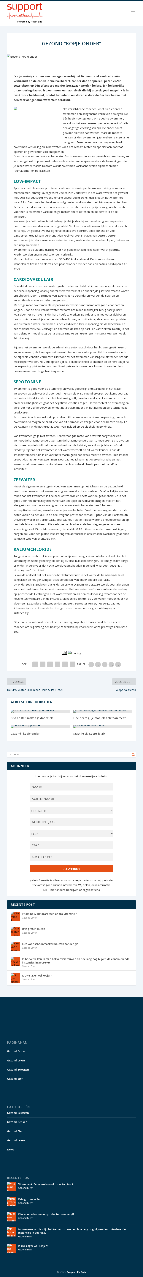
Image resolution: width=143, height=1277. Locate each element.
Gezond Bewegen (18, 1069)
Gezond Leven (29, 917)
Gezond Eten (28, 966)
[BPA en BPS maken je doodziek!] (40, 711)
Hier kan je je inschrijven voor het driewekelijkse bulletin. (71, 776)
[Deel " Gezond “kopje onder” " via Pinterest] (50, 664)
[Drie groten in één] (15, 931)
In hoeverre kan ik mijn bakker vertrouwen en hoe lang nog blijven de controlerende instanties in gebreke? (75, 960)
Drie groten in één (33, 929)
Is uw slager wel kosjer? (37, 975)
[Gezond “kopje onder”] (40, 726)
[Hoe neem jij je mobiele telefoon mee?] (102, 711)
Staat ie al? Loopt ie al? (89, 733)
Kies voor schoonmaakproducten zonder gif (50, 944)
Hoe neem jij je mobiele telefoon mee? (99, 718)
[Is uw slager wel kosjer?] (15, 978)
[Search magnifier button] (133, 754)
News (10, 1149)
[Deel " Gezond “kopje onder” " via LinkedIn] (57, 664)
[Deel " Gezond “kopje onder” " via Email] (65, 664)
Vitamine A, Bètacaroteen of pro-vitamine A (49, 914)
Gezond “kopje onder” (26, 733)
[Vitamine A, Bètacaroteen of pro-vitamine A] (15, 916)
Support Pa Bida (76, 1272)
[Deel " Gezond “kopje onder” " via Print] (72, 664)
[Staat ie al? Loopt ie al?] (102, 726)
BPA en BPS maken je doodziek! (32, 718)
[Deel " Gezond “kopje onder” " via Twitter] (42, 664)
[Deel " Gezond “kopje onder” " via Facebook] (35, 664)
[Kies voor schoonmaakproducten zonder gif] (15, 946)
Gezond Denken (17, 1051)
